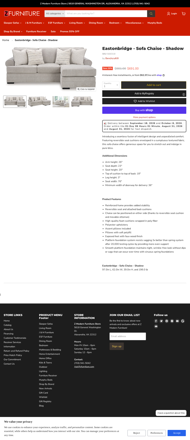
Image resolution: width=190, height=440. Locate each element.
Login (174, 13)
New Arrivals (45, 388)
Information (9, 346)
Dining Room (96, 23)
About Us (8, 329)
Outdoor (43, 366)
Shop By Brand (12, 31)
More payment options (144, 117)
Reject (136, 433)
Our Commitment (12, 359)
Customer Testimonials (15, 337)
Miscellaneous (134, 23)
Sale (53, 31)
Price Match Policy (13, 355)
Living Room (76, 23)
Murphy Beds (155, 23)
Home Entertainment (49, 354)
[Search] (151, 13)
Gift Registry (45, 401)
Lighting (43, 371)
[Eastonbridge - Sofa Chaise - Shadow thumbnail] (39, 102)
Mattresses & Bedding (50, 349)
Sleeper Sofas (12, 23)
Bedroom (114, 23)
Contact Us (9, 363)
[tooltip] (183, 94)
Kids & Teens (45, 362)
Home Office (45, 358)
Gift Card (43, 392)
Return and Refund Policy (16, 350)
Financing (8, 333)
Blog (41, 405)
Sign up (116, 346)
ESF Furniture (56, 23)
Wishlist (43, 397)
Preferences (157, 433)
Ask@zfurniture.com (84, 366)
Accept (176, 433)
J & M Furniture (33, 23)
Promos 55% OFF (69, 31)
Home (5, 40)
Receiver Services (12, 342)
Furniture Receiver (36, 31)
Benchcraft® (112, 58)
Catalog (7, 325)
